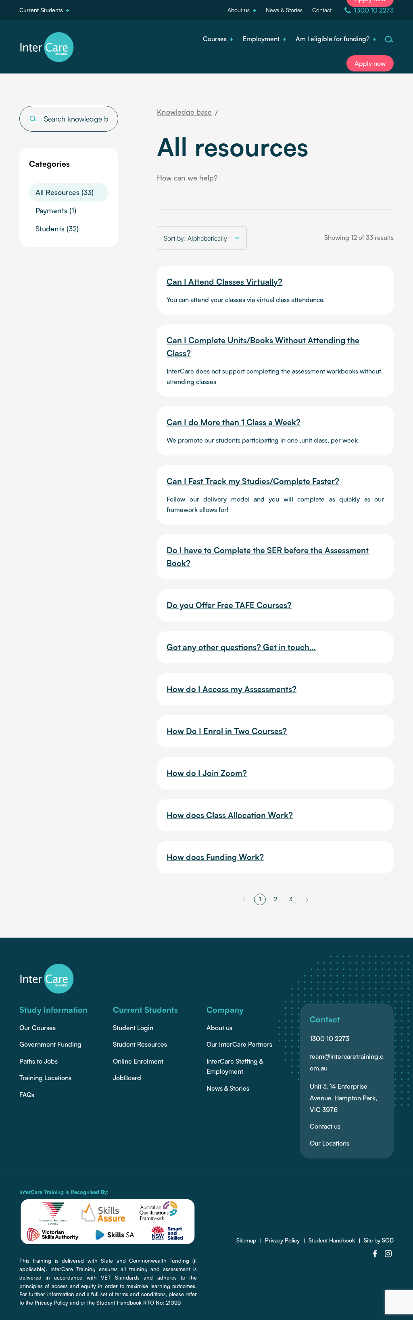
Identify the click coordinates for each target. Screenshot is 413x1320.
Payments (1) (55, 210)
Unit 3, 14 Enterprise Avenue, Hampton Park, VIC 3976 (343, 1098)
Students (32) (57, 228)
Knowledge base (184, 111)
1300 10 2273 (329, 1039)
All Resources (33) (64, 192)
